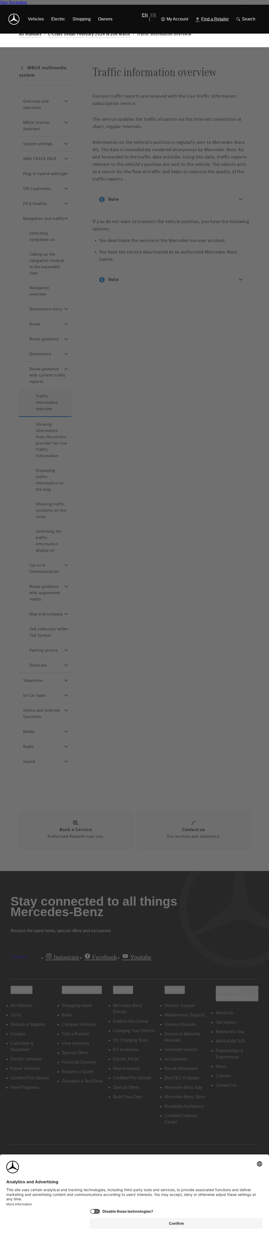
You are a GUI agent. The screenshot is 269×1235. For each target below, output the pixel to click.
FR (153, 15)
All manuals (30, 34)
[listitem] (35, 19)
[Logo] (13, 19)
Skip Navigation (13, 2)
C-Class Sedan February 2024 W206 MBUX (89, 34)
